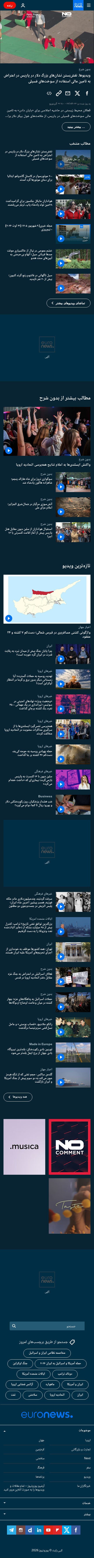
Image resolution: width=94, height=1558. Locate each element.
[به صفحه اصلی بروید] (78, 5)
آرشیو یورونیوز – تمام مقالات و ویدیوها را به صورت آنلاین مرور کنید (24, 1487)
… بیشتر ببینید (76, 126)
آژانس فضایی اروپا (22, 1384)
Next (87, 1458)
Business (45, 796)
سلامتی (32, 1395)
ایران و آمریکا (75, 1384)
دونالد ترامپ (65, 1374)
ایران (49, 646)
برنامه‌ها (40, 1477)
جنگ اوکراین (20, 1363)
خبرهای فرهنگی (43, 771)
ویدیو (87, 1477)
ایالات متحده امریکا (40, 919)
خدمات (86, 1503)
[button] (69, 303)
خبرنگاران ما (84, 1486)
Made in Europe (40, 1044)
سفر (88, 1467)
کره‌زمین (39, 1449)
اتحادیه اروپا (57, 1395)
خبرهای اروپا (45, 671)
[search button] (14, 1326)
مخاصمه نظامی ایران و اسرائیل (47, 1353)
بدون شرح (85, 459)
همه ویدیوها (20, 1097)
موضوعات (85, 1430)
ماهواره (50, 1384)
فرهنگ (40, 1467)
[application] (47, 36)
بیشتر (87, 1514)
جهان (41, 1440)
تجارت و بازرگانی (81, 1449)
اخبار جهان (84, 627)
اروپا (88, 1440)
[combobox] (47, 1326)
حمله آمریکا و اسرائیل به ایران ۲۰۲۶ (60, 1363)
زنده (9, 5)
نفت (13, 1395)
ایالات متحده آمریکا (33, 1374)
